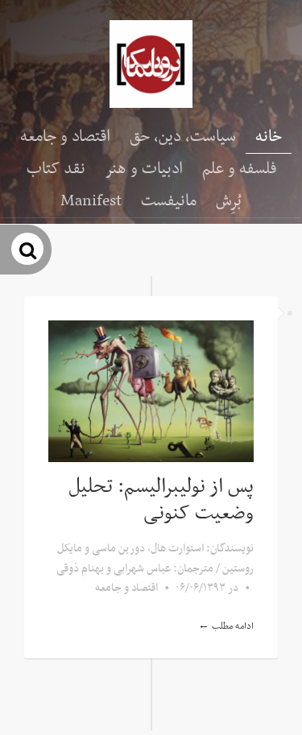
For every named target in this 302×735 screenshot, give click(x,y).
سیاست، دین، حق (183, 137)
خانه (268, 137)
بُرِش (229, 201)
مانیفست (169, 201)
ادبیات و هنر (144, 169)
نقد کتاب (56, 169)
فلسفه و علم (239, 169)
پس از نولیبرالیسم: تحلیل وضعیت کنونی (161, 500)
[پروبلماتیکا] (151, 64)
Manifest (91, 201)
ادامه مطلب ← (226, 626)
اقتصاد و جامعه (65, 137)
